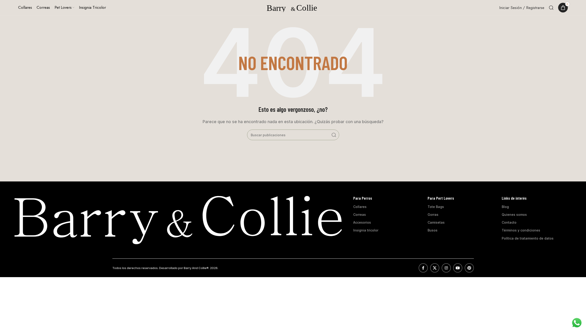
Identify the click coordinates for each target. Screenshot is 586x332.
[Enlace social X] (434, 268)
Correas (359, 214)
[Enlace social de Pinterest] (469, 268)
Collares (360, 207)
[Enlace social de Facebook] (423, 268)
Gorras (433, 214)
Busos (432, 230)
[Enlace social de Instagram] (446, 268)
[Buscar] (551, 7)
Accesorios (362, 222)
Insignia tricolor (365, 230)
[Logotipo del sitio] (293, 7)
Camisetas (436, 222)
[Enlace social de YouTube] (457, 268)
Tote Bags (436, 207)
